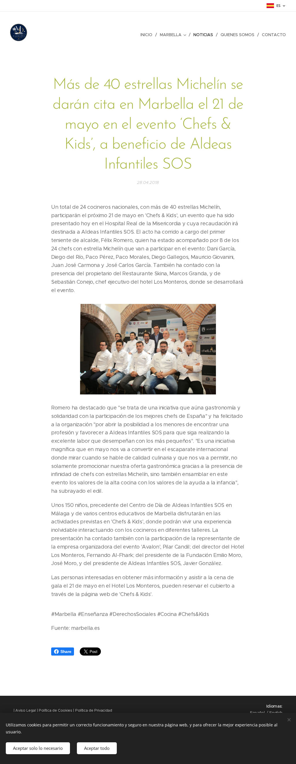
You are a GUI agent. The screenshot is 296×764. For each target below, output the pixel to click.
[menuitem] (148, 34)
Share (65, 651)
